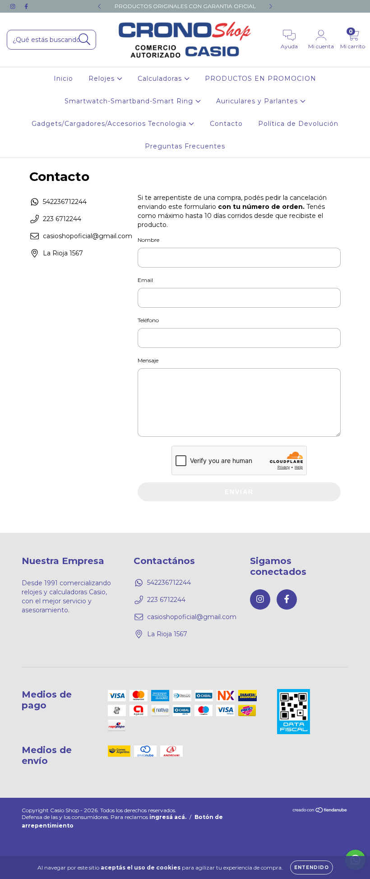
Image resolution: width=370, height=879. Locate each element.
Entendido (311, 867)
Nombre (148, 239)
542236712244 (65, 202)
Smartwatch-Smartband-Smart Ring (130, 101)
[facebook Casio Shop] (26, 6)
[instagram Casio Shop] (13, 6)
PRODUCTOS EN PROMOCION (260, 78)
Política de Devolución (298, 124)
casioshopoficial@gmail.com (87, 236)
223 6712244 (62, 219)
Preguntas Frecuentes (185, 146)
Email (145, 280)
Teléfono (148, 320)
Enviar (239, 491)
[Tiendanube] (320, 811)
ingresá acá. (167, 817)
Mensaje (148, 360)
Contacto (226, 124)
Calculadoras (161, 78)
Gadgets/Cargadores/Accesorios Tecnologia (110, 124)
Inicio (63, 78)
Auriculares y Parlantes (258, 101)
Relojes (102, 78)
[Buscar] (84, 39)
